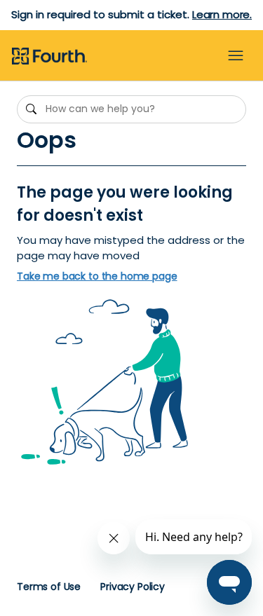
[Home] (49, 57)
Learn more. (222, 14)
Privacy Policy (132, 587)
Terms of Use (49, 587)
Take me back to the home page (97, 276)
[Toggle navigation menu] (235, 56)
